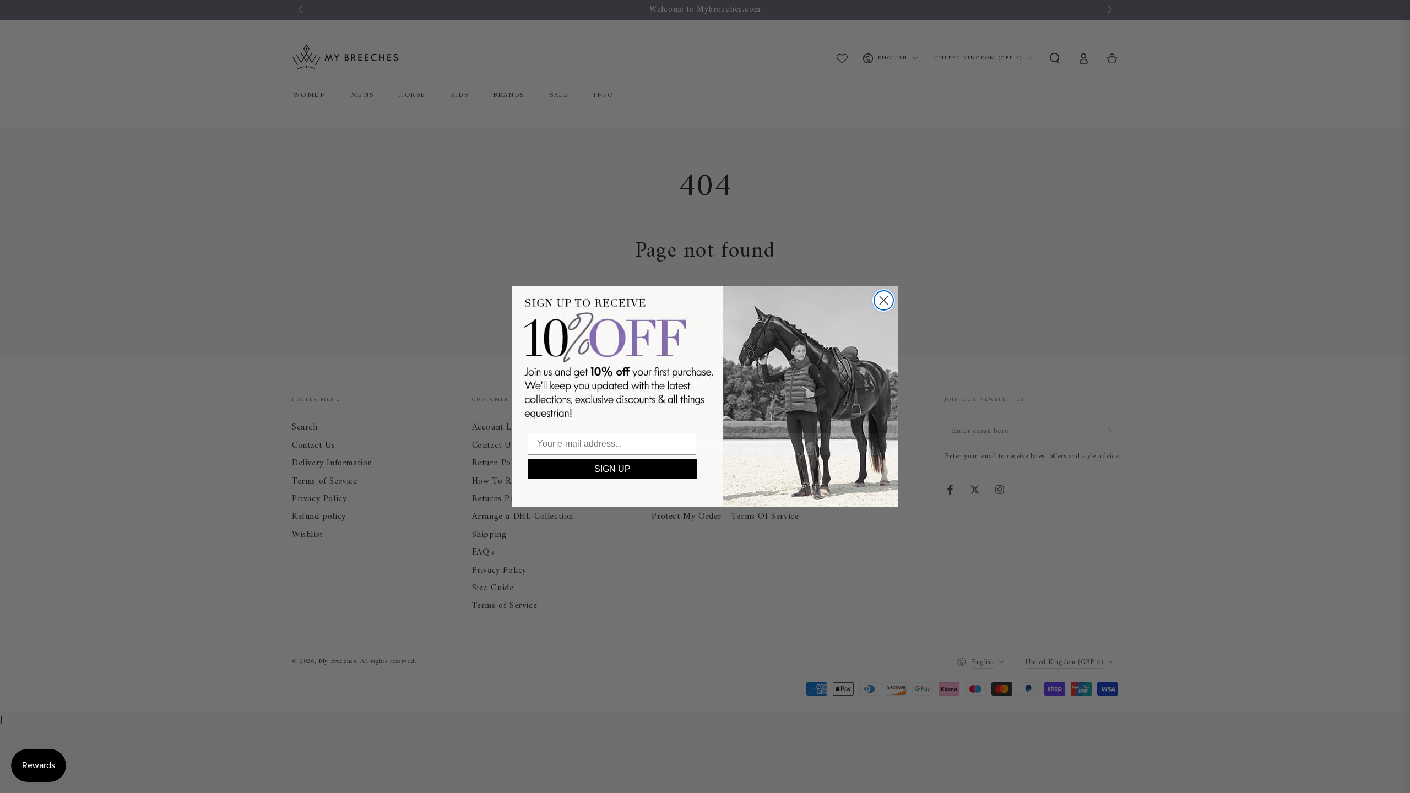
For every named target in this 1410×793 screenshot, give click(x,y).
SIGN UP (612, 469)
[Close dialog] (883, 300)
